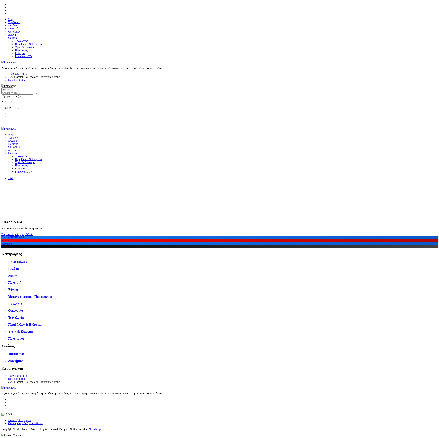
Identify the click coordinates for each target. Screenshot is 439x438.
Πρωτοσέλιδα (17, 261)
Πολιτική (13, 28)
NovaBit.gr (95, 429)
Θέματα (12, 37)
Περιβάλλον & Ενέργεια (28, 44)
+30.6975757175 (17, 73)
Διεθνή (12, 34)
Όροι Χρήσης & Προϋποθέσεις (25, 423)
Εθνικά (13, 289)
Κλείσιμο (7, 89)
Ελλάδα (12, 25)
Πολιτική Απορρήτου (19, 420)
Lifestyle (20, 53)
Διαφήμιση (16, 361)
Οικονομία (14, 31)
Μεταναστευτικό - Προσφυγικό (30, 296)
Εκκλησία (15, 303)
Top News (14, 22)
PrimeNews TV (23, 56)
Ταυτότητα (16, 354)
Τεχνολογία (21, 40)
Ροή (10, 19)
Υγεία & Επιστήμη (25, 47)
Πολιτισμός (21, 50)
